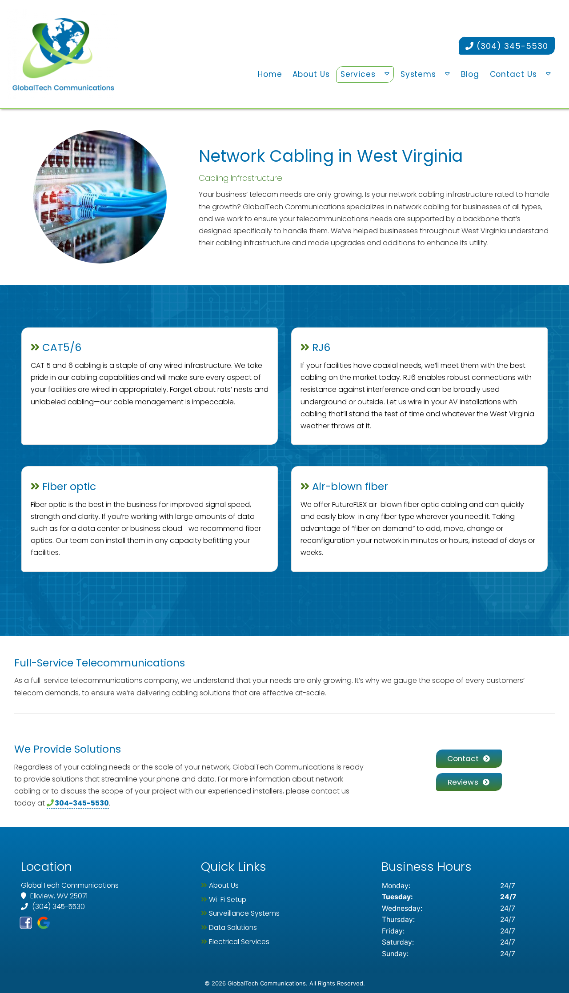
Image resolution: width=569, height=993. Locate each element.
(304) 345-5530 (511, 46)
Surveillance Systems (244, 913)
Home (270, 74)
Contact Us (513, 74)
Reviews (463, 782)
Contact (463, 758)
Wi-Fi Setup (227, 899)
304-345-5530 (82, 803)
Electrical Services (239, 941)
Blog (470, 74)
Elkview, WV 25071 (58, 896)
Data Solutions (233, 927)
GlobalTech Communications (283, 767)
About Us (311, 74)
